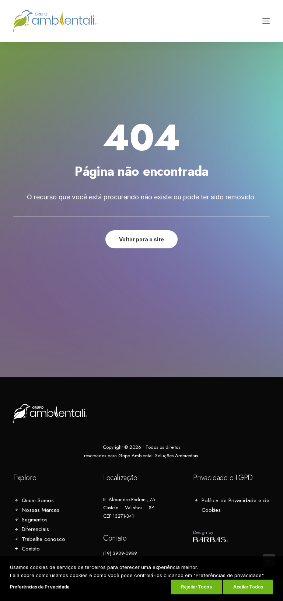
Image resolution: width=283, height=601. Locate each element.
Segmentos (35, 520)
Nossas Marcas (40, 510)
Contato (31, 549)
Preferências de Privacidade (40, 587)
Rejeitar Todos (196, 587)
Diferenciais (35, 529)
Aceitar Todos (248, 587)
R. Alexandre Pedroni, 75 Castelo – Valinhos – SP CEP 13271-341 (129, 508)
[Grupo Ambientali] (55, 21)
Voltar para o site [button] (141, 239)
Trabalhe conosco (43, 539)
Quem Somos (38, 500)
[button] (266, 21)
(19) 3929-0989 (120, 553)
